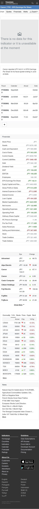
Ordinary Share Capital (10, 216)
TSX (4, 366)
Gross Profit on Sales (10, 188)
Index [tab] (13, 315)
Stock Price (6, 142)
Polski (23, 484)
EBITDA (5, 173)
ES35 (5, 352)
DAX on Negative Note (10, 395)
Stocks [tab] (18, 315)
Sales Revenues (8, 227)
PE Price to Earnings (10, 219)
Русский (5, 490)
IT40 (4, 348)
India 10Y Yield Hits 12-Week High (15, 414)
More (5, 378)
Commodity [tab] (6, 315)
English (4, 479)
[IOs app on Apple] (27, 461)
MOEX (5, 370)
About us (5, 471)
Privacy (4, 474)
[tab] (34, 11)
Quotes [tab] (9, 11)
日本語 (23, 493)
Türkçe (4, 493)
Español (5, 482)
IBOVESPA (7, 374)
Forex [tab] (24, 315)
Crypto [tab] (29, 315)
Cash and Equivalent (10, 149)
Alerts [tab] (25, 11)
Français (5, 487)
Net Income (6, 205)
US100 (5, 330)
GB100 (5, 337)
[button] (37, 3)
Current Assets (7, 156)
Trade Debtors (7, 241)
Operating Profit (8, 212)
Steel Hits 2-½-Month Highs (12, 406)
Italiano (23, 482)
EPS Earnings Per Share (11, 180)
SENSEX (6, 363)
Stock (4, 234)
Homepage (6, 438)
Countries (5, 441)
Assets (4, 145)
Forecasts (5, 449)
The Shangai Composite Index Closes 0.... (17, 411)
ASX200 (6, 355)
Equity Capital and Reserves (11, 184)
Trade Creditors (8, 237)
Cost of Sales (7, 152)
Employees (6, 177)
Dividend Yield (7, 166)
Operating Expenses (9, 209)
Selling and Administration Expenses (11, 230)
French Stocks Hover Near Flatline (15, 398)
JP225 (5, 333)
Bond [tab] (34, 315)
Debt (4, 163)
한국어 (23, 495)
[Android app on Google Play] (27, 467)
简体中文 (24, 490)
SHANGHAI (7, 359)
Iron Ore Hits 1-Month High (12, 409)
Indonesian (25, 487)
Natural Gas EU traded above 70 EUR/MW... (18, 390)
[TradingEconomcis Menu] (3, 3)
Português (5, 484)
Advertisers (6, 468)
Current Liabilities (8, 159)
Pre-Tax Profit (7, 223)
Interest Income (8, 195)
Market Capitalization (10, 202)
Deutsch (24, 479)
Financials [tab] (17, 11)
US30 (5, 326)
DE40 (5, 341)
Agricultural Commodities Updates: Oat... (17, 392)
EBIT (4, 170)
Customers (6, 460)
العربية (4, 495)
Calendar (5, 447)
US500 (5, 322)
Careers (5, 463)
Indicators (5, 444)
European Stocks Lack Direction (14, 403)
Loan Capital (7, 198)
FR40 (5, 344)
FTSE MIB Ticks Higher (11, 400)
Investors (5, 466)
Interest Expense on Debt (11, 191)
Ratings (4, 452)
